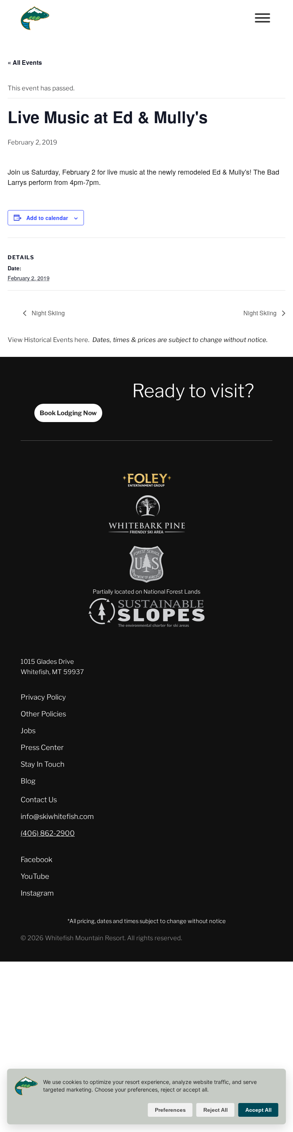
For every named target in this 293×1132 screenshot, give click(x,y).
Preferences (170, 1110)
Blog (28, 781)
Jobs (28, 730)
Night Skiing (47, 312)
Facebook (36, 859)
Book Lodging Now (68, 413)
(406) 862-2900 (48, 833)
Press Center (42, 747)
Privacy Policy (43, 697)
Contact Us (39, 799)
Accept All (258, 1110)
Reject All (215, 1110)
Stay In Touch (42, 764)
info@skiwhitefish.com (57, 816)
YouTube (35, 876)
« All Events (25, 62)
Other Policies (43, 714)
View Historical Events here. (48, 340)
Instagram (37, 893)
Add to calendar (47, 218)
